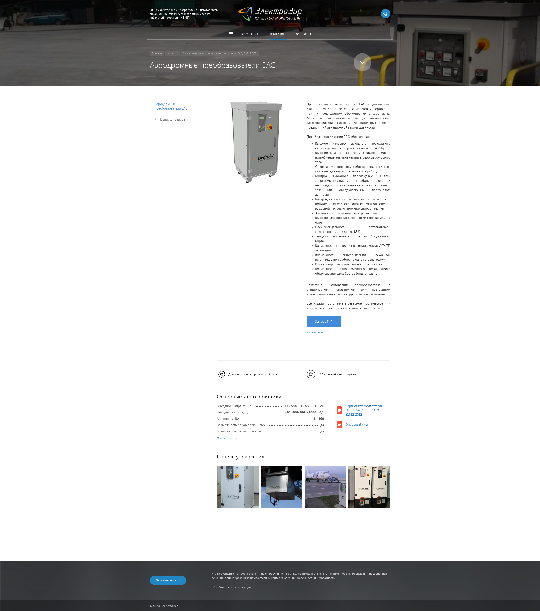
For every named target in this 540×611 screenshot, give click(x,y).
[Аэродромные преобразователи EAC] (256, 142)
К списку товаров (172, 119)
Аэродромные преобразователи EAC (171, 106)
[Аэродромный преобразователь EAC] (238, 487)
